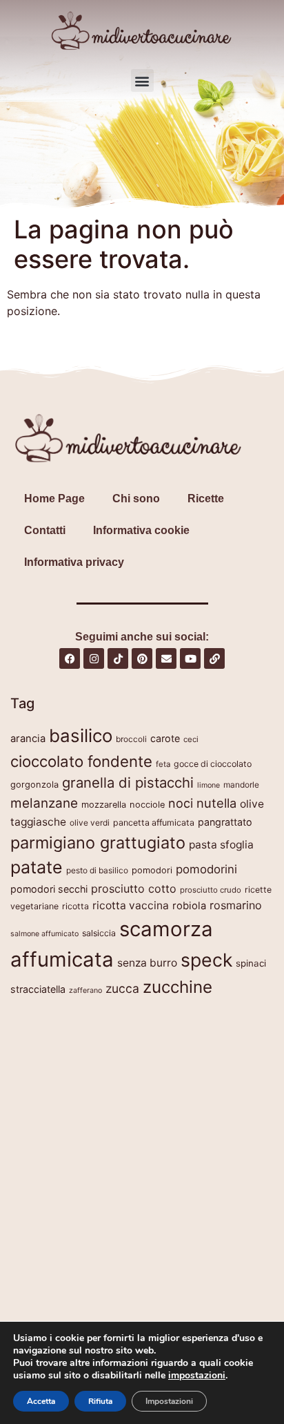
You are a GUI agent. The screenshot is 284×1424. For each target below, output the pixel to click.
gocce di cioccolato (213, 764)
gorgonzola (34, 784)
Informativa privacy (74, 562)
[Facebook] (69, 658)
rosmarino (236, 905)
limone (208, 785)
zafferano (85, 990)
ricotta (75, 906)
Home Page (54, 498)
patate (36, 867)
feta (163, 764)
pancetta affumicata (153, 822)
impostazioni (196, 1375)
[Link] (214, 658)
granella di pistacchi (128, 782)
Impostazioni (169, 1401)
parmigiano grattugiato (97, 843)
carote (165, 738)
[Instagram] (93, 658)
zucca (122, 988)
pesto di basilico (97, 870)
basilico (80, 735)
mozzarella (103, 804)
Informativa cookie (141, 530)
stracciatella (37, 989)
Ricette (205, 498)
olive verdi (90, 822)
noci (180, 803)
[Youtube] (190, 658)
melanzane (44, 803)
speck (206, 960)
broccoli (131, 739)
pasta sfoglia (221, 844)
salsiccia (99, 933)
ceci (191, 739)
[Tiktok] (118, 658)
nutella (216, 802)
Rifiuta (100, 1401)
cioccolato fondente (81, 761)
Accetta (41, 1401)
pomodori (152, 870)
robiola (189, 906)
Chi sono (136, 498)
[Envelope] (166, 658)
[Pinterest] (142, 658)
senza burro (147, 962)
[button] (142, 80)
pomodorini (206, 869)
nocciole (147, 804)
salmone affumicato (44, 933)
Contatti (44, 530)
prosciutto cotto (133, 888)
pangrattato (225, 822)
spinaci (251, 963)
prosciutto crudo (210, 890)
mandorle (241, 784)
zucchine (177, 987)
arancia (27, 738)
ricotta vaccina (130, 905)
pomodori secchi (49, 889)
